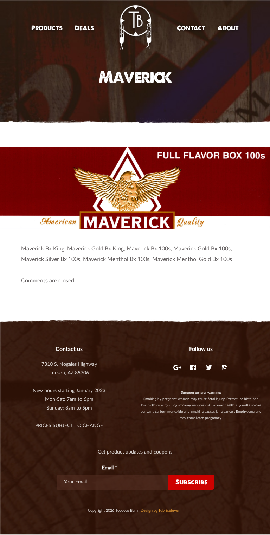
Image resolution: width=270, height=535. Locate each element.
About (228, 28)
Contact (191, 28)
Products (47, 28)
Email (109, 467)
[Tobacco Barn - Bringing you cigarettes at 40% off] (135, 28)
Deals (84, 28)
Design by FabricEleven (160, 511)
